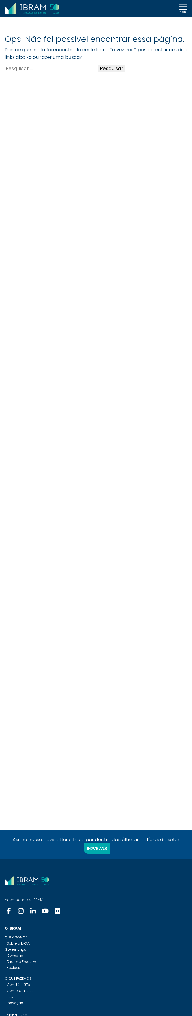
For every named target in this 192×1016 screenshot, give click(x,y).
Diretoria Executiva (22, 961)
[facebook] (9, 911)
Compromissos (20, 990)
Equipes (13, 967)
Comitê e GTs (18, 984)
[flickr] (57, 911)
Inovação (15, 1003)
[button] (183, 8)
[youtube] (45, 911)
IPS (9, 1009)
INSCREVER (97, 848)
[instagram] (21, 911)
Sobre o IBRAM (19, 943)
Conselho (15, 955)
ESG (10, 996)
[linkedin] (33, 911)
